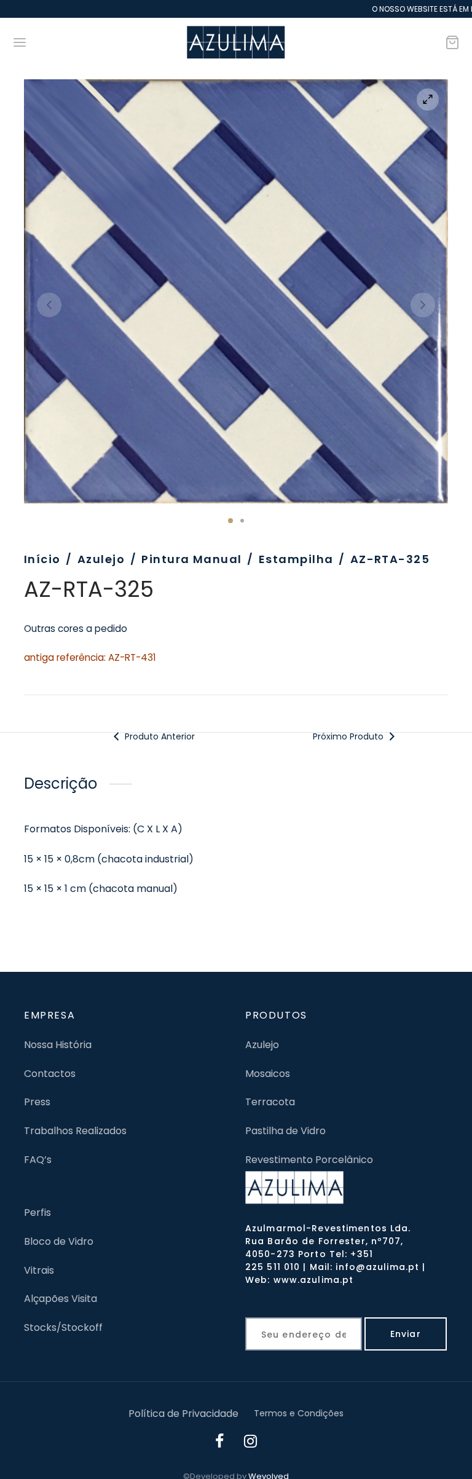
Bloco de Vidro (58, 1241)
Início (42, 559)
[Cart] (452, 42)
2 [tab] (242, 521)
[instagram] (250, 1443)
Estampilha (296, 559)
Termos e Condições (299, 1413)
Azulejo (101, 559)
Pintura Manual (191, 559)
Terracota (270, 1102)
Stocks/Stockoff (63, 1327)
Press (37, 1102)
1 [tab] (230, 520)
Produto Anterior (158, 736)
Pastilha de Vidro (285, 1131)
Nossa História (58, 1045)
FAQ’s (38, 1160)
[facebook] (220, 1443)
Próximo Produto (349, 736)
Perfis (37, 1212)
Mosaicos (267, 1074)
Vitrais (39, 1270)
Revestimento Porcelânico (309, 1160)
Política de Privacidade (183, 1413)
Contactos (50, 1074)
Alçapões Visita (60, 1299)
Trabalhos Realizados (75, 1131)
